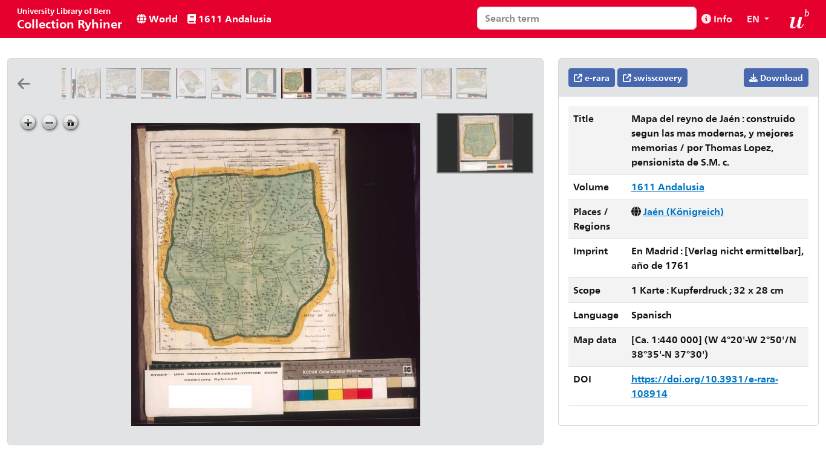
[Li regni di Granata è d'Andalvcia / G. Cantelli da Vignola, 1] (88, 94)
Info (721, 18)
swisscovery (656, 77)
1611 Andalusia (234, 18)
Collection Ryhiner (69, 18)
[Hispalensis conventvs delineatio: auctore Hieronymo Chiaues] (158, 94)
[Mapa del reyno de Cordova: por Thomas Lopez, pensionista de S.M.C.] (263, 94)
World (162, 18)
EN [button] (754, 18)
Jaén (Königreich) (683, 211)
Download (780, 77)
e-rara (596, 77)
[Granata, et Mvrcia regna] (333, 94)
